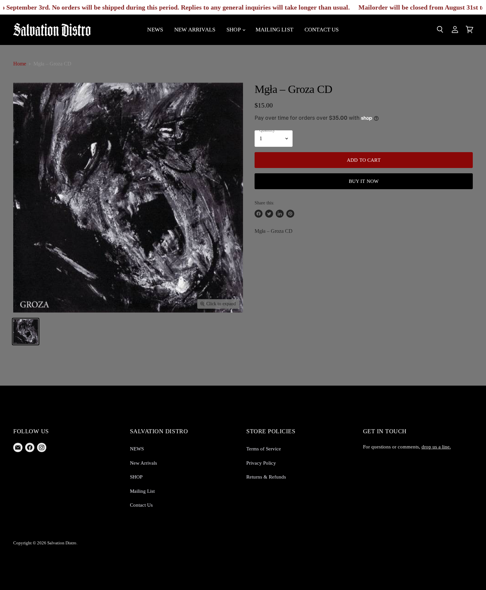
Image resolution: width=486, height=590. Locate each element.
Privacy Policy (261, 463)
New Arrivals (194, 29)
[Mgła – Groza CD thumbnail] (26, 331)
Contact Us (321, 29)
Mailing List (274, 29)
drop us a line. (436, 446)
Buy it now (364, 181)
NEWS (155, 29)
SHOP (234, 29)
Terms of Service (263, 448)
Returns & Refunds (266, 477)
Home (19, 63)
